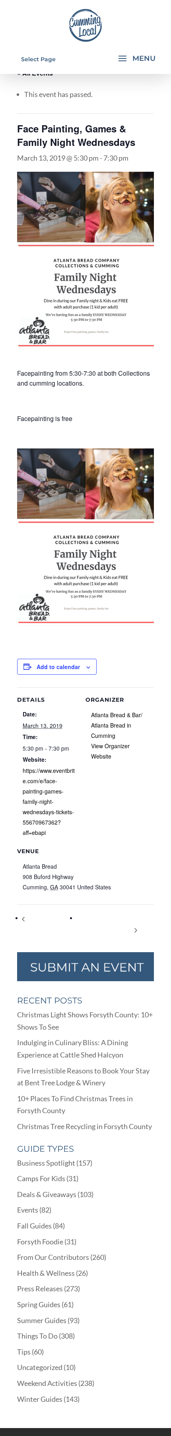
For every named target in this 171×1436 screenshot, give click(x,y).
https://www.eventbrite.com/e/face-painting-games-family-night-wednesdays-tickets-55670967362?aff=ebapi (49, 801)
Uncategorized (39, 1367)
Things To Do (37, 1335)
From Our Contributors (53, 1257)
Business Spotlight (46, 1163)
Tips (24, 1351)
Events (27, 1209)
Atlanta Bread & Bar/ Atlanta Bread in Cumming (116, 725)
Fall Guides (34, 1225)
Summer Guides (41, 1320)
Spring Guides (38, 1304)
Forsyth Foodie (40, 1241)
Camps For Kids (41, 1178)
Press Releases (40, 1288)
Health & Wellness (46, 1273)
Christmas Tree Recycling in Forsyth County (84, 1126)
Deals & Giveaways (46, 1194)
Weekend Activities (47, 1383)
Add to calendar (58, 667)
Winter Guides (39, 1399)
